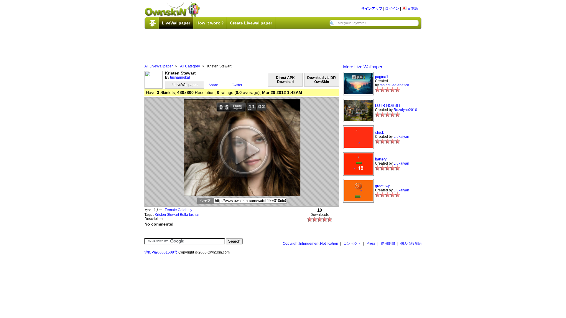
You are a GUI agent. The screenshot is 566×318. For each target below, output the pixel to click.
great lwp (382, 186)
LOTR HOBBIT (388, 105)
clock (379, 132)
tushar (194, 215)
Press (371, 243)
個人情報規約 (411, 243)
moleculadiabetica (394, 85)
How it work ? (210, 23)
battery (381, 159)
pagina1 (381, 76)
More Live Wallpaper (362, 66)
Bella (184, 215)
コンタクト (352, 243)
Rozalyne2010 (405, 110)
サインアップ (371, 8)
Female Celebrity (178, 210)
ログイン (392, 8)
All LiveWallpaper (158, 66)
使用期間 (388, 243)
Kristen (160, 215)
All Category (190, 66)
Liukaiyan (401, 137)
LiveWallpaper (176, 23)
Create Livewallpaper (251, 23)
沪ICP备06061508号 (160, 252)
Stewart (173, 215)
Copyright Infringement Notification (310, 243)
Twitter (237, 85)
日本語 (412, 8)
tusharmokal (180, 77)
